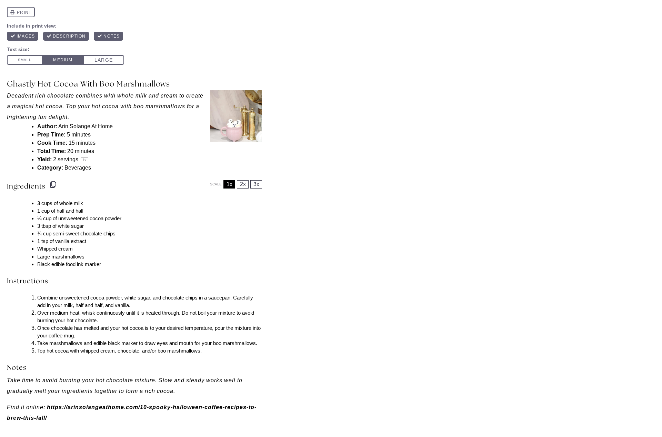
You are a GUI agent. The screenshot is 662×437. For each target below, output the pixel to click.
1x (229, 184)
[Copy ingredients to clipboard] (53, 184)
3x (256, 184)
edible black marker (115, 343)
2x (243, 184)
